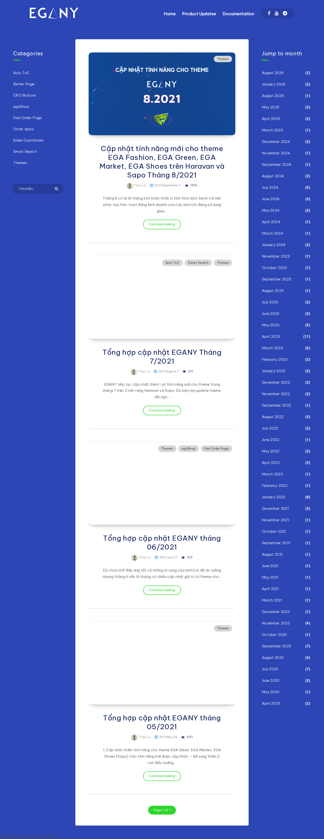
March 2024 (272, 233)
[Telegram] (285, 13)
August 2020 (273, 657)
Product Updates (199, 13)
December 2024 (276, 141)
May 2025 (270, 107)
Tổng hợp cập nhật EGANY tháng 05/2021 (162, 722)
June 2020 (270, 680)
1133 (189, 557)
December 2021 (275, 508)
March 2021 (272, 600)
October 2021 (274, 531)
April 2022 (271, 462)
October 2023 (274, 267)
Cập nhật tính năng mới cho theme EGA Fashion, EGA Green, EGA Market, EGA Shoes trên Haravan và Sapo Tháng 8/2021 (162, 161)
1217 (190, 371)
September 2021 (276, 543)
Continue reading (162, 224)
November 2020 (276, 623)
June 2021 (270, 566)
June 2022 (270, 439)
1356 (193, 185)
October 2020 (274, 634)
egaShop (189, 448)
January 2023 (273, 371)
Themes (223, 59)
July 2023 (270, 302)
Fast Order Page (216, 448)
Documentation (238, 13)
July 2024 (270, 187)
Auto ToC (172, 262)
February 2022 (274, 485)
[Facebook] (269, 13)
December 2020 (276, 611)
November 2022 (276, 394)
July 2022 (270, 428)
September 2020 (276, 646)
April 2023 (271, 336)
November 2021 (275, 520)
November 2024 (276, 153)
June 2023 (270, 313)
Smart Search (198, 262)
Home (170, 13)
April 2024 (271, 222)
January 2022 (273, 497)
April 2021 (270, 589)
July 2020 (270, 669)
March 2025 (272, 130)
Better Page (23, 84)
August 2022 (273, 417)
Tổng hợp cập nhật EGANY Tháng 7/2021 (161, 356)
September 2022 (276, 405)
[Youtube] (276, 13)
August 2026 (273, 73)
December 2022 (276, 382)
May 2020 (270, 692)
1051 (189, 737)
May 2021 (270, 577)
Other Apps (23, 129)
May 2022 (270, 451)
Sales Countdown (28, 140)
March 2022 (272, 474)
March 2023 (272, 348)
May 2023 (270, 325)
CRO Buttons (24, 95)
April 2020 (271, 703)
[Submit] (57, 188)
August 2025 (273, 95)
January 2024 (274, 245)
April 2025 (271, 118)
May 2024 (270, 210)
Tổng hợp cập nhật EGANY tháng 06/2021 (162, 542)
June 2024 (271, 199)
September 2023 (276, 279)
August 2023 (273, 290)
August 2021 (272, 554)
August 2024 (273, 176)
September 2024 (276, 164)
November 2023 (276, 256)
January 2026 (273, 84)
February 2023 (274, 359)
